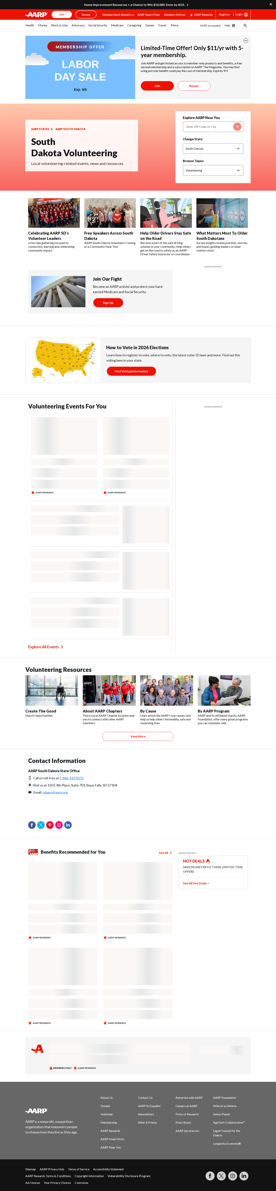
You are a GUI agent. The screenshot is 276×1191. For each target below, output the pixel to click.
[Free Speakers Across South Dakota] (110, 213)
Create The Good (40, 711)
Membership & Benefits (117, 14)
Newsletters (146, 1114)
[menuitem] (29, 27)
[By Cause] (166, 690)
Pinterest (50, 825)
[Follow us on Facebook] (210, 1175)
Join (157, 86)
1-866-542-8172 (72, 778)
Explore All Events (43, 647)
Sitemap (30, 1169)
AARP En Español (149, 1106)
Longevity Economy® (227, 1143)
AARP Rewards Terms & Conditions (48, 1176)
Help (227, 25)
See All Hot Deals (195, 883)
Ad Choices (32, 1182)
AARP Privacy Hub (52, 1169)
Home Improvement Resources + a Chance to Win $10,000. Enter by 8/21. (134, 4)
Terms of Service (78, 1169)
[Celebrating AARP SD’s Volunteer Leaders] (54, 213)
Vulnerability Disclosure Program (129, 1176)
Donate (105, 1106)
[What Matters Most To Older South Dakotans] (222, 213)
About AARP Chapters (102, 711)
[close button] (246, 41)
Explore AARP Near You (201, 118)
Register (224, 14)
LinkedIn (68, 825)
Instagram (59, 825)
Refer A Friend (147, 1122)
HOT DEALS (194, 861)
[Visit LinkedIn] (243, 1175)
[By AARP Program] (224, 690)
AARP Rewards (203, 14)
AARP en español (210, 25)
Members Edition (174, 14)
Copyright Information (89, 1176)
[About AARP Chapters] (109, 690)
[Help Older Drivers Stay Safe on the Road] (166, 213)
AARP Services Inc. (188, 1130)
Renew (194, 86)
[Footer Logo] (51, 1111)
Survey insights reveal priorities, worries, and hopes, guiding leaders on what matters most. (222, 246)
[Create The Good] (51, 690)
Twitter (41, 825)
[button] (245, 25)
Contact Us (145, 1097)
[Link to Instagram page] (232, 1175)
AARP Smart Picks (148, 14)
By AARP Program (213, 711)
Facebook (32, 825)
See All (163, 852)
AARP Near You (110, 1147)
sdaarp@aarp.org (55, 792)
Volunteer (106, 1114)
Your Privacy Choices (57, 1182)
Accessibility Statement (108, 1169)
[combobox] (213, 126)
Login (239, 14)
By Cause (148, 711)
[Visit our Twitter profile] (221, 1175)
